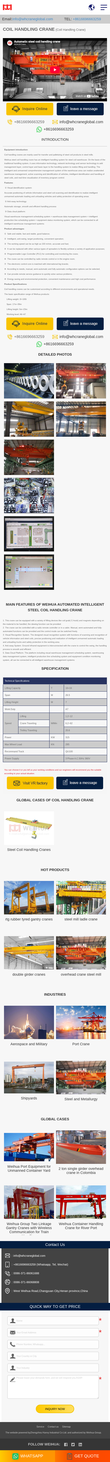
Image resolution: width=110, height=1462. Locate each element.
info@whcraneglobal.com (32, 19)
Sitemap (66, 1426)
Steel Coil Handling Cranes (29, 850)
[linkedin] (80, 1444)
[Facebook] (65, 1444)
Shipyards (29, 1098)
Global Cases (55, 1119)
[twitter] (73, 1444)
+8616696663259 (86, 19)
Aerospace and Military (28, 1044)
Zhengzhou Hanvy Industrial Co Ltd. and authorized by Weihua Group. (66, 1432)
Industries (55, 994)
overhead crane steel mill (81, 974)
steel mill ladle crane (81, 919)
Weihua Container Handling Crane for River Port (81, 1226)
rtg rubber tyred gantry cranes (29, 919)
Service (40, 1426)
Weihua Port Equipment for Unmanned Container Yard (29, 1168)
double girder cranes (28, 974)
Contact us (53, 1426)
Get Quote (86, 1456)
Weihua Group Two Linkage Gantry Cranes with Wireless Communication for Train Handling (29, 1230)
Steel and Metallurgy (81, 1099)
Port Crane (81, 1044)
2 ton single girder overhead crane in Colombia (81, 1171)
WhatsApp (31, 1456)
